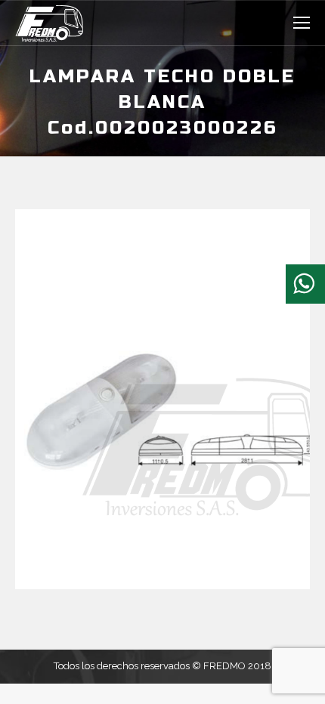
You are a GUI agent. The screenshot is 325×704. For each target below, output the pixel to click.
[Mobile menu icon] (301, 22)
